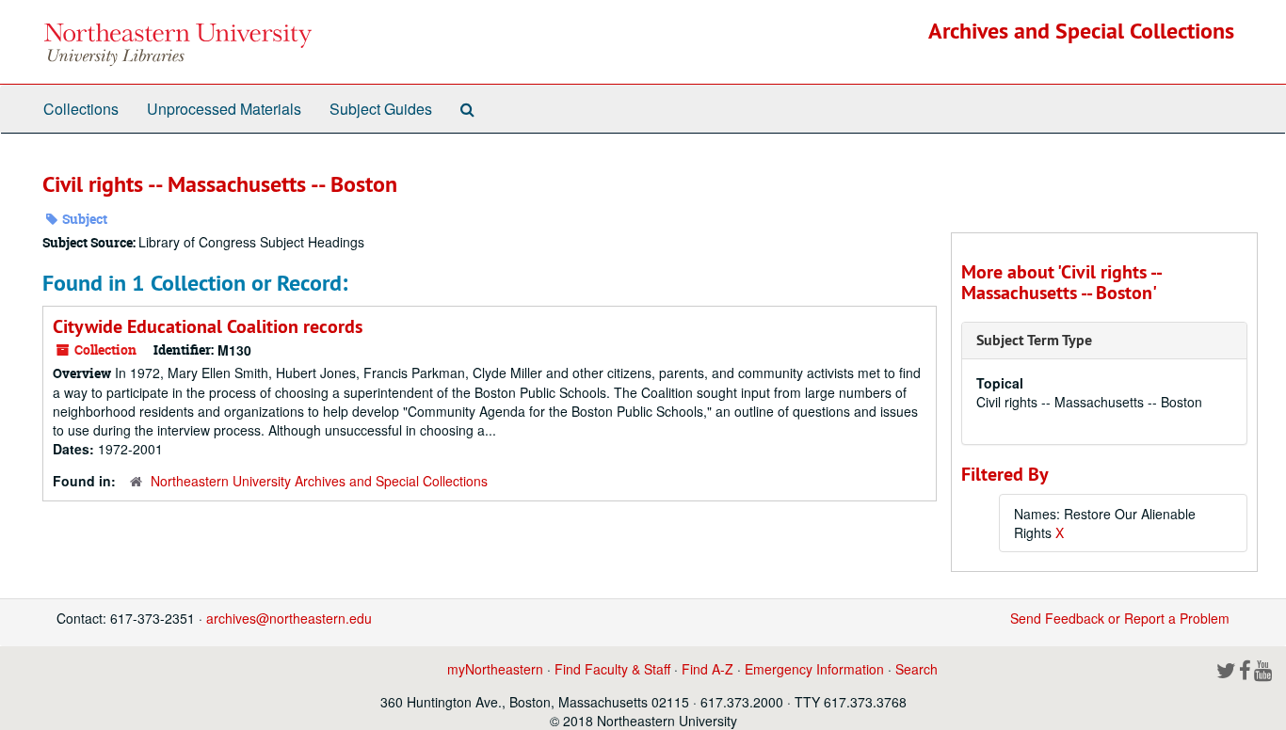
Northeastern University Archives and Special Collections (319, 480)
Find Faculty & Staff (612, 668)
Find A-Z (707, 668)
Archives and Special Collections (1081, 30)
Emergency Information (814, 668)
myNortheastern (495, 668)
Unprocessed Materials (224, 108)
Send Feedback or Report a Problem (1120, 618)
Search (916, 668)
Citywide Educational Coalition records (207, 326)
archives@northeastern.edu (289, 618)
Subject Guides (381, 108)
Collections (81, 108)
